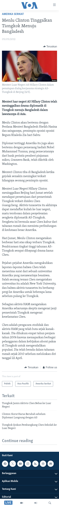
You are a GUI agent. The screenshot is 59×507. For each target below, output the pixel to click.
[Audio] (36, 503)
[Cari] (50, 503)
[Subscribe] (51, 464)
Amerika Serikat (13, 14)
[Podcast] (43, 464)
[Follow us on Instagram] (28, 464)
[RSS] (35, 464)
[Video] (22, 503)
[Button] (50, 46)
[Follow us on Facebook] (5, 464)
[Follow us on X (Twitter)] (13, 464)
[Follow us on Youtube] (20, 464)
